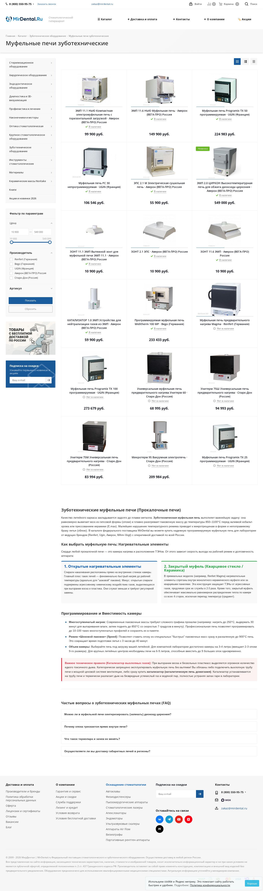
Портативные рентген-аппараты (128, 840)
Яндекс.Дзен (188, 819)
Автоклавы (113, 791)
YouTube (179, 819)
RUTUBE (159, 829)
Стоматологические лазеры (124, 807)
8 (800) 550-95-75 (232, 792)
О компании (65, 784)
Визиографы (114, 834)
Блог (9, 827)
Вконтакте (159, 819)
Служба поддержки (68, 802)
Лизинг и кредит (67, 807)
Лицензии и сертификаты (23, 811)
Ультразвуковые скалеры (123, 824)
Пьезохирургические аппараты (127, 802)
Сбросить (30, 309)
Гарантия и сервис (68, 791)
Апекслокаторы (116, 813)
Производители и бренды (23, 791)
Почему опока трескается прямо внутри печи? (95, 726)
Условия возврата (68, 813)
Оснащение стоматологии (126, 784)
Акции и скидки (66, 797)
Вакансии (12, 822)
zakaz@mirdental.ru (102, 4)
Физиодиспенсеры (118, 797)
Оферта (11, 805)
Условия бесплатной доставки (76, 818)
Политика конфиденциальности (210, 885)
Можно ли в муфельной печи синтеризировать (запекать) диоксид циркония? (117, 714)
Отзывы (11, 816)
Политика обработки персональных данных (21, 798)
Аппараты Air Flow (118, 829)
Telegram (169, 819)
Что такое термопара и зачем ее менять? (92, 738)
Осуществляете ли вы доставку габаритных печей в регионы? (107, 751)
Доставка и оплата (20, 784)
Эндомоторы (114, 818)
